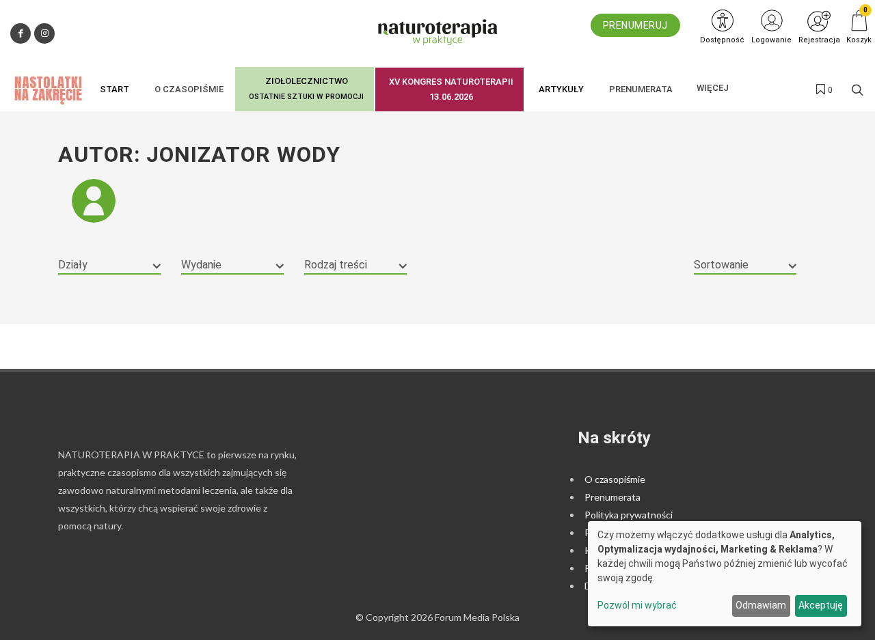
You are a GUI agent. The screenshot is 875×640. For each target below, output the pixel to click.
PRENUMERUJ (635, 25)
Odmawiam (761, 605)
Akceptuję (820, 605)
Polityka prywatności (628, 514)
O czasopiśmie (614, 479)
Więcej (713, 88)
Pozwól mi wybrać (637, 605)
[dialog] (724, 573)
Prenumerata (612, 497)
